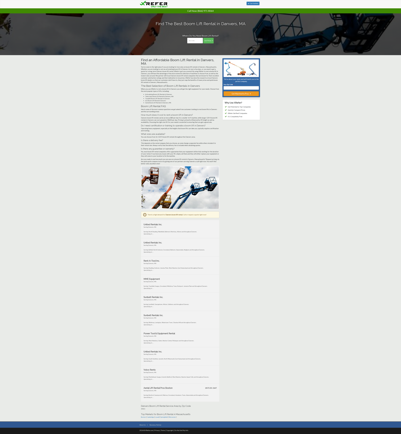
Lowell (157, 417)
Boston (143, 417)
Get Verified (254, 3)
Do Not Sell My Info (181, 430)
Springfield (164, 417)
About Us (142, 425)
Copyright (169, 430)
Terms (163, 430)
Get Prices (207, 40)
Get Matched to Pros (240, 94)
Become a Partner (155, 425)
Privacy (157, 430)
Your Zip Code (229, 84)
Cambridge (150, 417)
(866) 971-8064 (206, 10)
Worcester (172, 417)
